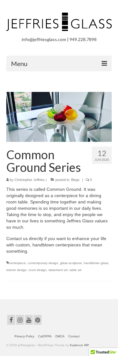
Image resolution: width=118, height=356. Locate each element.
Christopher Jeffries (29, 180)
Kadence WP (79, 345)
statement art (58, 270)
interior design (16, 270)
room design (38, 270)
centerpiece (17, 263)
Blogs (75, 180)
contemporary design (43, 263)
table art (75, 270)
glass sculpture (71, 263)
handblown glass (96, 263)
